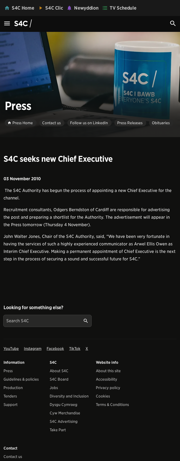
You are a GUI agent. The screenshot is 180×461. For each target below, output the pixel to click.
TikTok (74, 348)
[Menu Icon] (7, 24)
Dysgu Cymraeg (63, 404)
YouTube (11, 348)
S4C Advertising (64, 421)
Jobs (54, 388)
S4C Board (59, 379)
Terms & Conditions (112, 404)
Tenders (10, 396)
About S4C (59, 371)
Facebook (55, 348)
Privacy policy (108, 388)
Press (8, 371)
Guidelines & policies (21, 379)
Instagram (32, 348)
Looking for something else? (33, 307)
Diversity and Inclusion (69, 396)
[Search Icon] (173, 23)
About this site (108, 371)
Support (11, 404)
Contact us (13, 456)
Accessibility (106, 379)
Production (13, 388)
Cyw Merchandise (65, 413)
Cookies (103, 396)
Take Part (58, 430)
